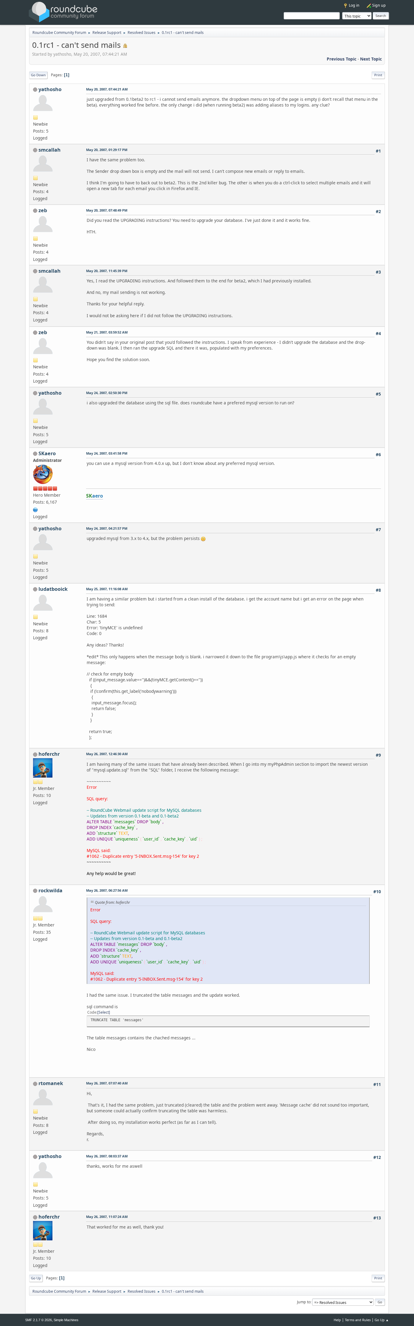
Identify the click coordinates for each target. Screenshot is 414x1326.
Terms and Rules (358, 1320)
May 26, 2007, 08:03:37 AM (107, 1156)
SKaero (47, 453)
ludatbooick (53, 589)
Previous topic (341, 59)
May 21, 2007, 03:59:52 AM (107, 332)
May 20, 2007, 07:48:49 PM (106, 210)
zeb (42, 210)
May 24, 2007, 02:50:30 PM (106, 392)
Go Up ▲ (382, 1320)
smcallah (49, 149)
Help (337, 1320)
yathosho (50, 89)
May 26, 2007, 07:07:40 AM (107, 1083)
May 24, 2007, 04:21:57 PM (106, 528)
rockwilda (50, 890)
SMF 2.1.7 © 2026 (38, 1320)
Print (378, 75)
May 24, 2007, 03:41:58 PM (106, 453)
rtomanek (50, 1083)
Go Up (36, 1278)
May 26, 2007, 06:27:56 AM (107, 890)
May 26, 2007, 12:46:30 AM (107, 754)
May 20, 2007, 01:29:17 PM (106, 149)
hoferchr (49, 754)
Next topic (371, 59)
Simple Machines (66, 1320)
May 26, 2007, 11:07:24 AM (107, 1216)
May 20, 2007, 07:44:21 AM (107, 89)
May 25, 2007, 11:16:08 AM (107, 589)
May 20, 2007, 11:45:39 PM (106, 270)
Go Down (38, 75)
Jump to (303, 1302)
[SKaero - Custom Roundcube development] (35, 509)
